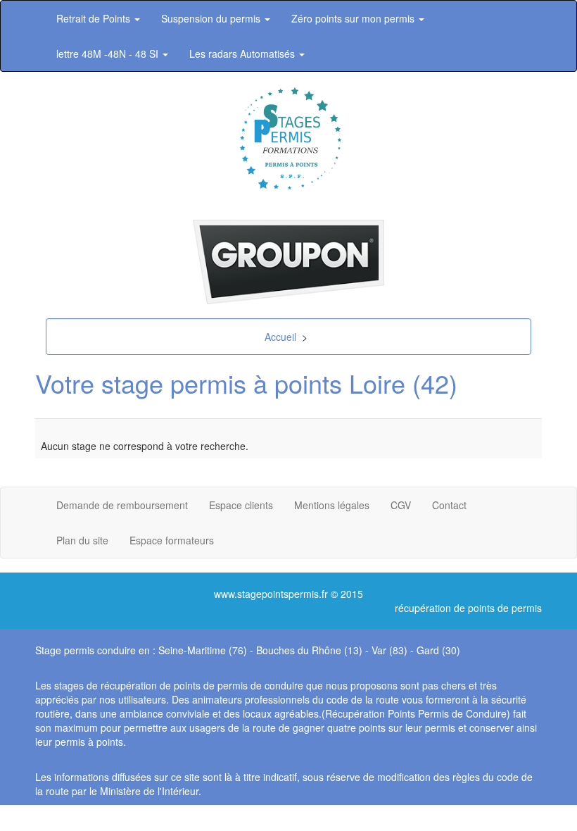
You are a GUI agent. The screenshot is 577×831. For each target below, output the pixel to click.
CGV (401, 505)
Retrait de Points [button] (94, 18)
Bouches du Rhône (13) (309, 650)
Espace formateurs (171, 540)
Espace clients (241, 505)
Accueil (280, 337)
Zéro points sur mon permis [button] (354, 18)
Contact (449, 505)
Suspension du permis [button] (212, 18)
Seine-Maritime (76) (202, 650)
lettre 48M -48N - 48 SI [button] (108, 53)
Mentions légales (331, 505)
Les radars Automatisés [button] (243, 53)
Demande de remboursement (122, 505)
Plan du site (82, 540)
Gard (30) (438, 650)
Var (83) (389, 650)
